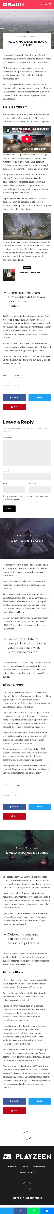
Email (5, 483)
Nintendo (20, 848)
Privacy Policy (27, 1172)
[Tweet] (7, 1211)
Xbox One (22, 37)
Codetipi (18, 375)
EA (15, 795)
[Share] (20, 1211)
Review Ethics (40, 1166)
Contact (25, 1166)
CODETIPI (30, 1198)
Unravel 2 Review (29, 272)
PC (17, 536)
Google (17, 785)
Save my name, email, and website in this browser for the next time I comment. (26, 497)
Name (6, 471)
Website (32, 483)
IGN (16, 386)
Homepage (12, 1166)
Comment (7, 437)
